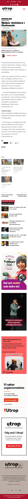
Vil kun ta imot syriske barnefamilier (7, 195)
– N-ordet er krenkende (6, 184)
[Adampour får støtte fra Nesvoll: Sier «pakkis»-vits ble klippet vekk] (18, 162)
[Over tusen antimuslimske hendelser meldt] (5, 215)
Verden (10, 18)
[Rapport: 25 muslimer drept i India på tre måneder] (5, 208)
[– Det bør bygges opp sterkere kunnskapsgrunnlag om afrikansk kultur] (6, 162)
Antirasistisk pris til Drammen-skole (22, 195)
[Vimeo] (19, 490)
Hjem (2, 16)
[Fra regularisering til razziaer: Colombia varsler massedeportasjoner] (5, 243)
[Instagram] (12, 490)
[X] (16, 490)
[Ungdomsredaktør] (14, 414)
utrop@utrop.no (17, 484)
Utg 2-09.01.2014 (11, 16)
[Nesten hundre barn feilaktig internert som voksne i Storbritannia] (5, 229)
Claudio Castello (6, 27)
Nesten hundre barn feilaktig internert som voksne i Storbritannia (16, 229)
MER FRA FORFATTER (7, 203)
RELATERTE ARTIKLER (8, 201)
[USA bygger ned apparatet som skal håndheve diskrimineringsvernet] (5, 222)
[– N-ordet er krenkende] (6, 179)
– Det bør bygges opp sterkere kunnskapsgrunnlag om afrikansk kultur (6, 169)
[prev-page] (14, 249)
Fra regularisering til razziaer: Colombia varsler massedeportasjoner (16, 243)
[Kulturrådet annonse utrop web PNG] (14, 373)
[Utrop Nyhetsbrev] (14, 455)
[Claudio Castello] (4, 55)
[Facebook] (8, 490)
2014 (6, 16)
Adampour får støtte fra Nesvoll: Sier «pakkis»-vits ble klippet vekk (18, 168)
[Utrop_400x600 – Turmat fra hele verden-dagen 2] (14, 289)
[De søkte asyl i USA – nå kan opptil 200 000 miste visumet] (5, 236)
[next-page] (16, 249)
